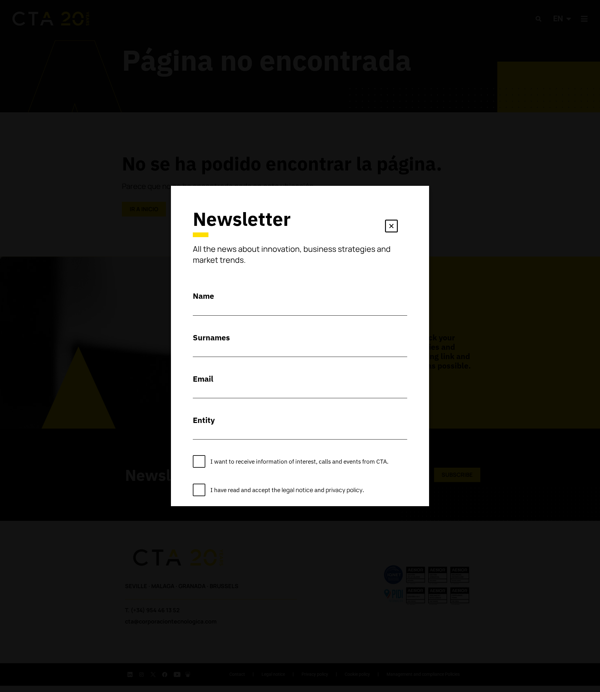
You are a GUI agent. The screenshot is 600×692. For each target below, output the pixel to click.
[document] (300, 346)
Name (203, 296)
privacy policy (344, 490)
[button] (391, 227)
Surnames (211, 337)
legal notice (297, 490)
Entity (204, 420)
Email (203, 379)
